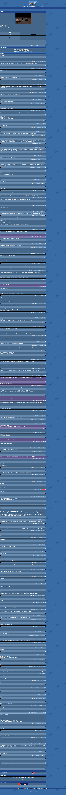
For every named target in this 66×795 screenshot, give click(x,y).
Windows (7, 25)
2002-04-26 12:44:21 (38, 312)
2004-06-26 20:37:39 (40, 508)
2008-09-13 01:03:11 (40, 673)
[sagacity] (45, 454)
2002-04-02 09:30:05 (38, 176)
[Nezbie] (45, 363)
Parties (28, 788)
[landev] (45, 723)
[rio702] (45, 548)
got (44, 120)
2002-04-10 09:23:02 (40, 279)
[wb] (45, 508)
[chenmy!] (45, 583)
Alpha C (44, 642)
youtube (44, 38)
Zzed (44, 432)
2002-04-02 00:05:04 (38, 147)
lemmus (44, 619)
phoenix (44, 253)
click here (24, 779)
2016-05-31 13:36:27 (36, 712)
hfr (44, 211)
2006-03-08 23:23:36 (38, 562)
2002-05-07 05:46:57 (39, 341)
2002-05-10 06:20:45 (40, 350)
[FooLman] (45, 312)
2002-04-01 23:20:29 (38, 138)
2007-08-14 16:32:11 (38, 619)
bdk (44, 544)
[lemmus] (45, 619)
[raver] (45, 341)
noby (44, 680)
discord (49, 792)
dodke (44, 72)
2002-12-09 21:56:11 (38, 467)
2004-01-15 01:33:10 (38, 496)
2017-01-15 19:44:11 (38, 726)
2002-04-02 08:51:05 (39, 170)
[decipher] (45, 609)
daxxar (44, 375)
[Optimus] (45, 186)
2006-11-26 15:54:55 (38, 576)
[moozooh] (45, 743)
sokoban (43, 467)
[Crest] (45, 162)
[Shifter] (45, 170)
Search (39, 788)
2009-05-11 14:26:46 (39, 680)
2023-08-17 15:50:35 (39, 758)
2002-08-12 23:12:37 (39, 410)
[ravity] (45, 135)
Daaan (44, 474)
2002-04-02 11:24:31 (38, 186)
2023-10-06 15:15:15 (39, 768)
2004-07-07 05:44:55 (38, 517)
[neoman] (45, 726)
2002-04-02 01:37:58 (38, 155)
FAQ (44, 788)
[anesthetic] (45, 580)
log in (42, 786)
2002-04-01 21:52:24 (39, 131)
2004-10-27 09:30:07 (38, 537)
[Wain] (45, 106)
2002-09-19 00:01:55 (40, 441)
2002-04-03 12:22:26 (38, 218)
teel (44, 279)
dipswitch (43, 152)
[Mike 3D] (45, 317)
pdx (44, 555)
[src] (45, 602)
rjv (44, 275)
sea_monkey (43, 167)
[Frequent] (45, 701)
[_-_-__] (45, 99)
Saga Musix (43, 659)
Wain (44, 106)
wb (44, 508)
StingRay (43, 569)
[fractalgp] (45, 138)
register (45, 786)
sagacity (43, 454)
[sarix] (45, 131)
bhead (44, 61)
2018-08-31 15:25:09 (38, 743)
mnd (44, 368)
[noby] (45, 680)
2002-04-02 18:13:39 (39, 205)
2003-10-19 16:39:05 (39, 481)
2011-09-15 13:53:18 (39, 698)
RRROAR (43, 684)
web (14, 11)
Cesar (44, 295)
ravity (44, 135)
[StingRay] (45, 569)
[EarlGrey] (45, 551)
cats (44, 451)
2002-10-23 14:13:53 (38, 454)
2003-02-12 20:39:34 (39, 474)
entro (44, 240)
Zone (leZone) (43, 447)
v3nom (44, 654)
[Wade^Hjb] (45, 103)
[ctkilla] (45, 345)
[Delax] (45, 215)
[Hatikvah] (45, 176)
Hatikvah (43, 176)
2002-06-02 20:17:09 (39, 368)
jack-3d (44, 698)
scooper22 (43, 705)
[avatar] (45, 205)
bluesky (28, 51)
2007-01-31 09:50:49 (40, 602)
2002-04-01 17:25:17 (38, 110)
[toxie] (45, 263)
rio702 (44, 548)
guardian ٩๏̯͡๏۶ (43, 712)
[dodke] (45, 72)
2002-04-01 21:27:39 (39, 123)
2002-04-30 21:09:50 (39, 322)
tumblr (26, 51)
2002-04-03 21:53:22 (38, 236)
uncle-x (44, 243)
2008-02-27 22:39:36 (38, 651)
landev (44, 723)
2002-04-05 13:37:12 (39, 263)
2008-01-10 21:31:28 (36, 635)
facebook (17, 51)
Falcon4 (44, 517)
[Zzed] (45, 432)
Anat (44, 638)
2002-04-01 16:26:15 (39, 99)
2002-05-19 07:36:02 (39, 363)
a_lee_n (44, 155)
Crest (44, 162)
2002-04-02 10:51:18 (39, 183)
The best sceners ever (3, 772)
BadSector (43, 595)
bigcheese (43, 147)
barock (44, 183)
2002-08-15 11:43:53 (38, 423)
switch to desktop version (33, 791)
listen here (28, 593)
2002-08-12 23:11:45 (39, 406)
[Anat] (45, 638)
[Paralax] (45, 631)
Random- (43, 68)
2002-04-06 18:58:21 (40, 275)
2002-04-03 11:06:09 (39, 215)
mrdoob (44, 110)
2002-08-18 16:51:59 (40, 428)
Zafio (44, 123)
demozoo (44, 36)
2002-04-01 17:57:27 (39, 114)
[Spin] (45, 303)
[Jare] (45, 197)
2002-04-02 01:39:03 (38, 159)
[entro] (45, 240)
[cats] (45, 451)
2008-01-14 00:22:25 (39, 638)
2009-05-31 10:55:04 (38, 684)
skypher (44, 179)
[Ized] (45, 662)
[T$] (45, 190)
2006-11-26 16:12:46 (38, 583)
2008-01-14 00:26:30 (38, 642)
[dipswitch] (45, 152)
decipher (43, 609)
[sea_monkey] (45, 167)
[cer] (45, 84)
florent (44, 322)
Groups (25, 788)
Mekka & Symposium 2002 (9, 28)
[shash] (45, 335)
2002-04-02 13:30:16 (39, 197)
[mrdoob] (45, 110)
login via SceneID (24, 784)
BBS (42, 788)
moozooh (43, 743)
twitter (21, 51)
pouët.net (14, 792)
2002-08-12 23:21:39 (38, 415)
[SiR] (45, 673)
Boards (34, 788)
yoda (44, 45)
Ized (44, 662)
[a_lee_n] (45, 155)
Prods (22, 788)
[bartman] (45, 233)
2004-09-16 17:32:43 (40, 523)
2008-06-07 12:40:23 (37, 666)
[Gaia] (45, 558)
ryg (44, 381)
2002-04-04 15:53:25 (39, 247)
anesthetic (43, 580)
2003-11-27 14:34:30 (37, 489)
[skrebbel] (45, 647)
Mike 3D (43, 317)
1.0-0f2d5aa (18, 792)
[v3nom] (45, 654)
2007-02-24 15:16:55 (38, 609)
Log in (19, 788)
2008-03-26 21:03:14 (39, 662)
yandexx (43, 622)
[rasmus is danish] (45, 270)
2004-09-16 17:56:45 (38, 530)
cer (44, 84)
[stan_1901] (45, 687)
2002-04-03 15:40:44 (39, 229)
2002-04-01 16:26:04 (38, 96)
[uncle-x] (45, 243)
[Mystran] (45, 359)
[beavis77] (45, 419)
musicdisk (14, 746)
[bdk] (45, 544)
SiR (44, 673)
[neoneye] (45, 737)
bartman (43, 233)
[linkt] (45, 481)
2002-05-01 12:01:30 (40, 326)
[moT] (45, 143)
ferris (44, 758)
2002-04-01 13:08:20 (38, 68)
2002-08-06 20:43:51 (38, 385)
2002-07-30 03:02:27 (39, 375)
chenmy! (43, 583)
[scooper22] (45, 705)
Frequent (43, 701)
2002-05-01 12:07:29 (38, 330)
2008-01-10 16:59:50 (38, 622)
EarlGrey (43, 551)
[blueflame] (45, 537)
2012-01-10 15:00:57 (38, 705)
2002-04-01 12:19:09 (39, 61)
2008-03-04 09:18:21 (39, 654)
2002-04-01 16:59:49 (38, 103)
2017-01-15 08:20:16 (39, 723)
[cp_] (45, 286)
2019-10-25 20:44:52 (40, 751)
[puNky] (45, 615)
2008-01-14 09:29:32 (38, 647)
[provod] (45, 755)
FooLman (43, 312)
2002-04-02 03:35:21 (39, 162)
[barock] (45, 183)
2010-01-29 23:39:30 (38, 691)
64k (6, 26)
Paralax (44, 631)
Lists (37, 788)
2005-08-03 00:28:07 (40, 555)
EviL (44, 730)
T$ (44, 190)
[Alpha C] (45, 642)
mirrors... (44, 39)
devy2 (44, 768)
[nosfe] (45, 229)
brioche (44, 247)
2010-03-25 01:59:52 (38, 694)
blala (44, 504)
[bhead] (45, 61)
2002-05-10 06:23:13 (40, 355)
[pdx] (45, 555)
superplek (43, 127)
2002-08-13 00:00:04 (38, 419)
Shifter (44, 170)
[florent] (45, 322)
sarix (44, 131)
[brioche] (45, 247)
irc (52, 792)
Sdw (44, 75)
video (45, 37)
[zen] (45, 326)
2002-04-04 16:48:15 (38, 253)
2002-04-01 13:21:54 (39, 72)
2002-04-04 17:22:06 (38, 257)
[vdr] (45, 751)
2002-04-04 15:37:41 (39, 243)
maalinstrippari (43, 635)
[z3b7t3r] (45, 496)
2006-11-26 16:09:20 (38, 580)
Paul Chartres (43, 489)
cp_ (44, 286)
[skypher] (45, 179)
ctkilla (44, 345)
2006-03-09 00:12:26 (38, 569)
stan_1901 (43, 687)
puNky (44, 615)
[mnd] (45, 368)
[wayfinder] (45, 236)
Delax (44, 215)
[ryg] (45, 381)
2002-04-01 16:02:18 (39, 79)
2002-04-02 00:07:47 (38, 152)
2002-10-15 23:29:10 (37, 447)
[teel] (45, 279)
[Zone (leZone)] (45, 447)
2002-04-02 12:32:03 (40, 190)
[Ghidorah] (45, 218)
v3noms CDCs (2, 773)
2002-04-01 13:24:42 (39, 75)
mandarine (41, 6)
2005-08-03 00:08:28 (38, 551)
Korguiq (44, 694)
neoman (44, 726)
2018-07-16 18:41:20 (38, 737)
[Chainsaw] (45, 651)
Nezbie (44, 363)
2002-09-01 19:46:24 (39, 432)
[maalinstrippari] (45, 635)
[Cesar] (45, 295)
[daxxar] (45, 375)
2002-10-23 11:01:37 (39, 451)
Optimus (43, 186)
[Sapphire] (45, 562)
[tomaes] (45, 96)
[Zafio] (45, 123)
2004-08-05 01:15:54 (38, 519)
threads (31, 51)
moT (44, 143)
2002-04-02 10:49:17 (38, 179)
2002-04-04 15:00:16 (39, 240)
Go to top (33, 790)
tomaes (44, 96)
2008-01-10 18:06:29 (38, 631)
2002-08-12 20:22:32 (39, 395)
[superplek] (45, 127)
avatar (44, 205)
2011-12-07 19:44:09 (38, 701)
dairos (44, 79)
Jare (44, 197)
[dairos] (45, 79)
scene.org (32, 792)
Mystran (43, 359)
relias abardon (43, 666)
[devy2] (45, 768)
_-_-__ (44, 99)
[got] (45, 120)
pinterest (23, 51)
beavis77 (43, 419)
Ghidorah (43, 218)
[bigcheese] (45, 147)
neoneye (43, 737)
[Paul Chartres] (45, 489)
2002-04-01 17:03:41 (39, 106)
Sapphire (43, 562)
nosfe (44, 229)
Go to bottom (33, 9)
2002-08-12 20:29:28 (40, 400)
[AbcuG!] (45, 530)
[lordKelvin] (45, 576)
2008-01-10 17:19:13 (39, 626)
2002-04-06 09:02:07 (36, 270)
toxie (44, 263)
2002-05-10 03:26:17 (39, 345)
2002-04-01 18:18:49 (40, 120)
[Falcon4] (45, 517)
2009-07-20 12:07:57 (38, 687)
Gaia (44, 558)
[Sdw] (45, 75)
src (44, 602)
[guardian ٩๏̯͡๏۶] (45, 712)
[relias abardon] (45, 666)
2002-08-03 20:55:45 (40, 381)
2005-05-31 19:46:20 (39, 548)
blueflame (43, 537)
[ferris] (45, 758)
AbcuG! (44, 530)
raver (44, 341)
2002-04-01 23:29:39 (39, 143)
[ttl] (45, 523)
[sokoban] (45, 467)
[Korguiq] (45, 694)
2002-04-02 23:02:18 (40, 211)
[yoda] (45, 45)
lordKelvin (43, 576)
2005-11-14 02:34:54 (39, 558)
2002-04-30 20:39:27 (38, 317)
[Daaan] (45, 474)
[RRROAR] (45, 684)
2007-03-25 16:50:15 (39, 615)
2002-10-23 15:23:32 (40, 458)
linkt (44, 481)
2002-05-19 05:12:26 (38, 359)
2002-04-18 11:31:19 (39, 295)
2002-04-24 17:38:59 (39, 303)
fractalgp (43, 138)
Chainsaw (43, 651)
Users (31, 788)
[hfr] (45, 211)
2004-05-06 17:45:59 (39, 504)
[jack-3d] (45, 698)
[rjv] (45, 275)
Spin (44, 303)
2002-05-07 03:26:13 (39, 335)
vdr (44, 751)
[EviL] (45, 730)
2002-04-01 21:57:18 (39, 135)
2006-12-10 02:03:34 (38, 595)
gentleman (43, 691)
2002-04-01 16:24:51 (36, 92)
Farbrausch (11, 11)
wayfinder (43, 236)
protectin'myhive (42, 92)
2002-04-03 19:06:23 (38, 233)
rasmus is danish (42, 270)
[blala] (45, 504)
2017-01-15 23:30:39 (39, 730)
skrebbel (43, 647)
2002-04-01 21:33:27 (38, 127)
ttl (44, 523)
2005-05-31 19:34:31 (40, 544)
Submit (47, 788)
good (15, 498)
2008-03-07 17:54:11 (37, 659)
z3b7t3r (44, 496)
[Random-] (45, 68)
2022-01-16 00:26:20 (39, 755)
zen (44, 326)
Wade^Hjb (43, 103)
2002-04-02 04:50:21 (37, 167)
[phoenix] (45, 253)
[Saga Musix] (45, 659)
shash (44, 335)
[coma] (45, 626)
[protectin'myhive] (45, 92)
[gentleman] (45, 691)
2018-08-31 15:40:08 (38, 748)
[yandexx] (45, 622)
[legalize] (45, 519)
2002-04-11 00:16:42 (40, 286)
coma (44, 626)
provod (44, 755)
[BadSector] (45, 595)
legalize (44, 519)
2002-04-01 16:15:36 (40, 84)
